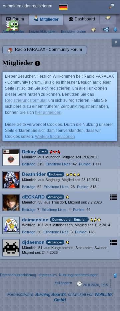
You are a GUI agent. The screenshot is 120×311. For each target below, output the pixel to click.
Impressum (47, 275)
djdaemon (33, 242)
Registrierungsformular (25, 100)
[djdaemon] (11, 247)
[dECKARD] (11, 202)
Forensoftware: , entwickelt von (60, 297)
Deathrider (34, 174)
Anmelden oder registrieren (27, 6)
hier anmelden (48, 112)
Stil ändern (63, 283)
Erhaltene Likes (58, 164)
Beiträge (28, 164)
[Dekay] (11, 157)
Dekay (29, 151)
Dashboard (84, 19)
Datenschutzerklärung (18, 275)
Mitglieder (49, 19)
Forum (17, 19)
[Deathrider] (11, 179)
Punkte (84, 164)
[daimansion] (11, 225)
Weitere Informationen (55, 136)
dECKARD (33, 197)
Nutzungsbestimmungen (78, 275)
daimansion (35, 219)
